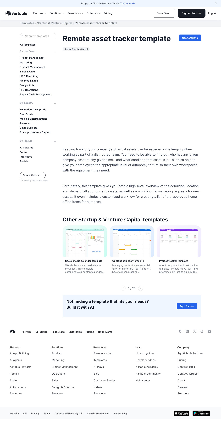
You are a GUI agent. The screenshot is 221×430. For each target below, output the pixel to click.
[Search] (23, 36)
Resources (74, 13)
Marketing (26, 62)
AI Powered (26, 147)
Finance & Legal (29, 80)
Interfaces (26, 156)
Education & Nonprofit (33, 109)
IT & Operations (29, 89)
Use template (190, 37)
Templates (27, 23)
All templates (27, 44)
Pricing (108, 13)
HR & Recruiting (29, 76)
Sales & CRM (27, 71)
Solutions (55, 13)
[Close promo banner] (216, 3)
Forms (23, 152)
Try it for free (187, 306)
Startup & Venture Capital (54, 23)
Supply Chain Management (35, 94)
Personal (25, 123)
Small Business (29, 127)
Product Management (32, 67)
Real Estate (26, 114)
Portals (24, 161)
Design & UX (27, 85)
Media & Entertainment (33, 118)
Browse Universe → (33, 175)
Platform (38, 13)
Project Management (32, 57)
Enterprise (93, 13)
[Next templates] (140, 288)
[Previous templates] (123, 288)
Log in (212, 13)
